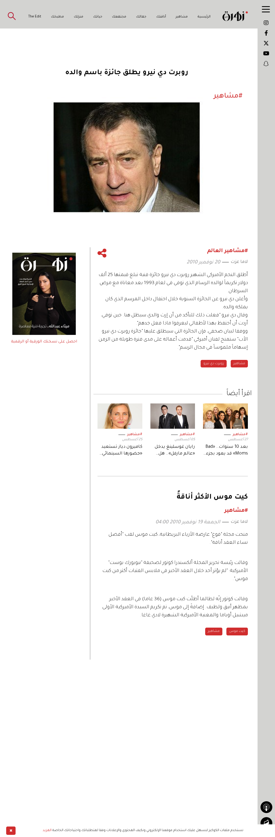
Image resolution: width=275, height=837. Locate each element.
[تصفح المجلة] (266, 823)
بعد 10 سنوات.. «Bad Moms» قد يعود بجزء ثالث (226, 451)
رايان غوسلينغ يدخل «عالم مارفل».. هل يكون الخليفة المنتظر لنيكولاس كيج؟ (174, 451)
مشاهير (182, 17)
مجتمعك (119, 17)
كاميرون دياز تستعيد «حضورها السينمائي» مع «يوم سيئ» (121, 451)
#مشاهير (240, 435)
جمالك (141, 17)
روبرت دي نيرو (213, 364)
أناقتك (161, 17)
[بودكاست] (266, 807)
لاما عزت (239, 262)
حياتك (97, 17)
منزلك (78, 17)
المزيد (47, 830)
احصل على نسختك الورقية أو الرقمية (44, 342)
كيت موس (237, 631)
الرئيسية (204, 17)
